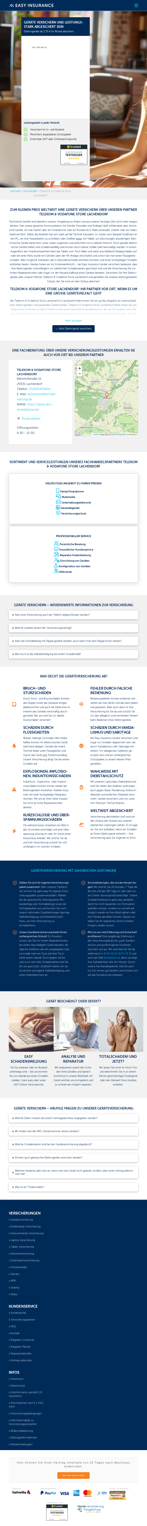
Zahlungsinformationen (24, 1437)
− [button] (80, 374)
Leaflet (96, 435)
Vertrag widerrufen (21, 1360)
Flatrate (15, 1274)
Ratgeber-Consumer (22, 1340)
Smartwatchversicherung (25, 1260)
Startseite (15, 191)
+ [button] (79, 368)
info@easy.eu (111, 958)
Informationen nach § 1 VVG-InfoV (26, 1405)
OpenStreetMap (118, 435)
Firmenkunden (19, 1267)
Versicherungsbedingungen (26, 1413)
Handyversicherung (22, 1220)
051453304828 (39, 389)
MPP (13, 1281)
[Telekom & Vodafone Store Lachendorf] (106, 395)
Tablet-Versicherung (22, 1247)
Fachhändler (30, 191)
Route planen (31, 418)
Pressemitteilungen (21, 1444)
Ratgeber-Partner (21, 1347)
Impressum (17, 1379)
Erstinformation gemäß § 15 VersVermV (25, 1394)
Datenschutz (18, 1386)
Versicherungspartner (23, 1320)
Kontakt (15, 1333)
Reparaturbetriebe (21, 1353)
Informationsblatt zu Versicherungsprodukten (23, 1422)
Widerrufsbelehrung (22, 1431)
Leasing (15, 1287)
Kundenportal (18, 1313)
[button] (136, 5)
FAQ (13, 1326)
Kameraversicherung (22, 1254)
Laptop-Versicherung (23, 1240)
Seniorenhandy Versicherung (27, 1233)
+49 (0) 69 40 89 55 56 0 (116, 953)
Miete (14, 1294)
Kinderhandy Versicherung (26, 1226)
